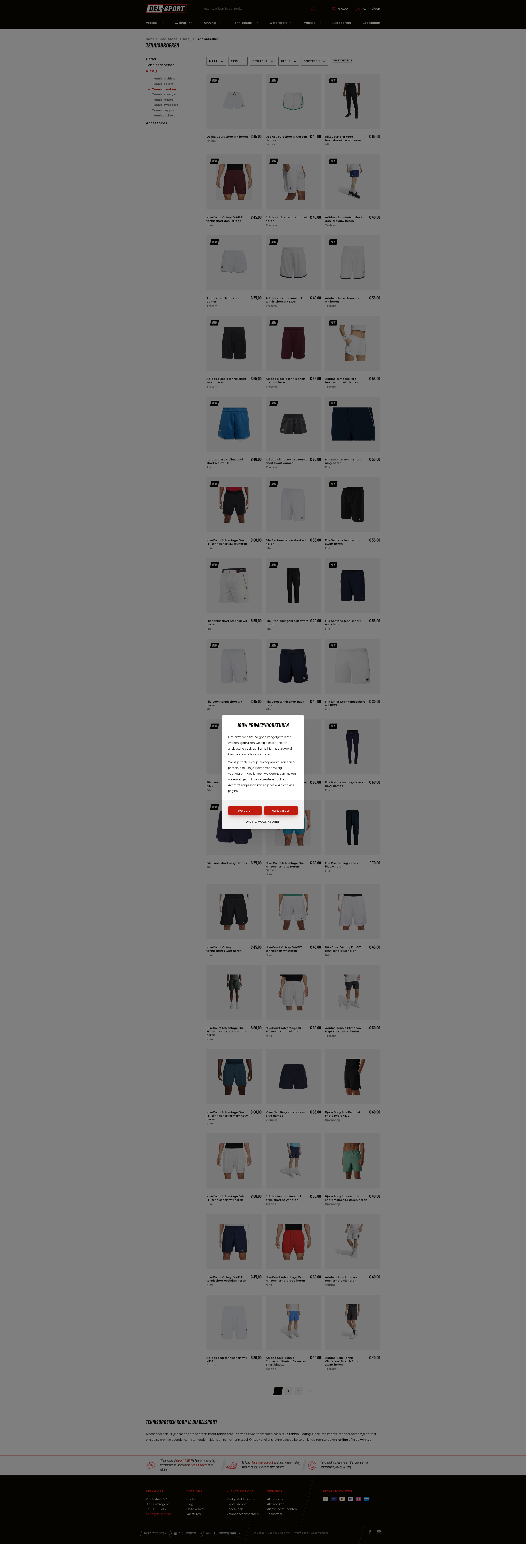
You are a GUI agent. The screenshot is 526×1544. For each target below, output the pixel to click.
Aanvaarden (281, 810)
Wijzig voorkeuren (263, 822)
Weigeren (245, 810)
